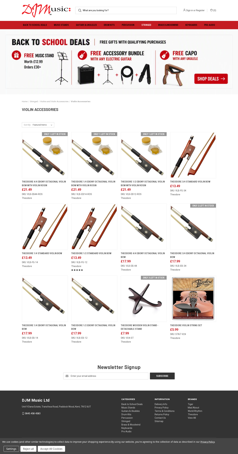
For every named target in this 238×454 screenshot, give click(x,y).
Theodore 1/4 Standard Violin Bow (42, 253)
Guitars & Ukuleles (86, 25)
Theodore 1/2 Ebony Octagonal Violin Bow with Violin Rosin (143, 183)
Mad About (193, 407)
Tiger (190, 404)
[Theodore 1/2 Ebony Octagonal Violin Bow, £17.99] (94, 298)
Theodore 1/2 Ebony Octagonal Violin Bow (93, 327)
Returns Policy (162, 414)
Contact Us (160, 418)
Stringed (146, 25)
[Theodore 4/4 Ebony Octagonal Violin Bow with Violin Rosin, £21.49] (45, 155)
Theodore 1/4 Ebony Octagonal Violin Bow (44, 327)
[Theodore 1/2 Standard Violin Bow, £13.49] (94, 226)
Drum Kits (109, 25)
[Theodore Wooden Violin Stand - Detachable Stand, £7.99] (143, 298)
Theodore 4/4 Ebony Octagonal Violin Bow (143, 255)
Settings (11, 449)
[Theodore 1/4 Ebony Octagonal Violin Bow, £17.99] (45, 298)
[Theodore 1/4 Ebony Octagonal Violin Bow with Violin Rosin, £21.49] (94, 155)
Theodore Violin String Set (186, 325)
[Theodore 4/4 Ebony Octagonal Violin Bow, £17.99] (143, 226)
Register (200, 10)
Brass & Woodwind (168, 25)
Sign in (189, 10)
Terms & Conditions (165, 411)
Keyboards (191, 25)
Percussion (128, 25)
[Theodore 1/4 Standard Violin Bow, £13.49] (45, 226)
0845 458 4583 (32, 413)
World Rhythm (195, 411)
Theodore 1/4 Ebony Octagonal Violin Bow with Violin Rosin (93, 183)
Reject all (28, 449)
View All (192, 418)
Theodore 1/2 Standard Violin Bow (91, 253)
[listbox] (43, 124)
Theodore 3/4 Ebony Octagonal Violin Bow (192, 255)
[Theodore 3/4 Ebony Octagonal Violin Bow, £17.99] (193, 226)
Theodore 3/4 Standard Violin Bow (190, 181)
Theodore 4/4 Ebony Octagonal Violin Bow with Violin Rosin (44, 183)
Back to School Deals (35, 25)
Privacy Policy (162, 407)
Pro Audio (209, 25)
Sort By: (27, 125)
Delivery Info (161, 404)
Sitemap (159, 421)
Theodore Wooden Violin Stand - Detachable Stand (139, 327)
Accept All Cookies (51, 449)
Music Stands (61, 25)
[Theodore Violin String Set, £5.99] (193, 298)
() (214, 10)
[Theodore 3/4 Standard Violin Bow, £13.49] (193, 155)
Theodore (193, 414)
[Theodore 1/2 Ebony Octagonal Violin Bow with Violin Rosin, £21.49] (143, 155)
